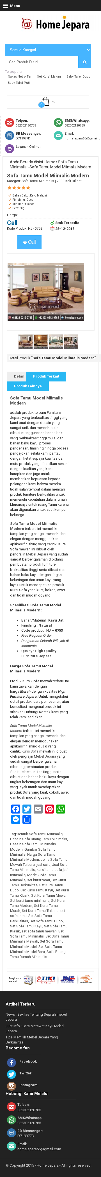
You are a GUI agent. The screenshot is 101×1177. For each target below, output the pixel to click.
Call (31, 242)
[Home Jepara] (58, 29)
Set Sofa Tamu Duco (46, 921)
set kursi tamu (38, 880)
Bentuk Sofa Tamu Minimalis (40, 834)
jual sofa (43, 864)
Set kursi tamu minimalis (29, 900)
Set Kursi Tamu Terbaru (40, 911)
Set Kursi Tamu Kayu (36, 890)
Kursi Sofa (30, 751)
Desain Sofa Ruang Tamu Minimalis (38, 839)
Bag (52, 101)
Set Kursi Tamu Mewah (49, 895)
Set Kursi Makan (49, 76)
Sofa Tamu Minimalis (38, 181)
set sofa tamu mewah (39, 931)
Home (50, 162)
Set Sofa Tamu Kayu (26, 926)
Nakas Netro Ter (19, 76)
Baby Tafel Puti (19, 83)
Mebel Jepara (37, 554)
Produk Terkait (46, 376)
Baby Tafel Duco (78, 76)
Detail (19, 376)
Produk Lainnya (28, 386)
